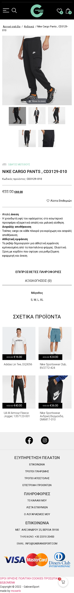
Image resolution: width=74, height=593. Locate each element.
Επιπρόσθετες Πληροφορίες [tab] (38, 272)
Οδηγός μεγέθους (19, 164)
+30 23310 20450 (44, 536)
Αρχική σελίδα (11, 26)
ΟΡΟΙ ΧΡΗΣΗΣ (9, 578)
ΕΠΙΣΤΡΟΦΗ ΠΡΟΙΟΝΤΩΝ (37, 485)
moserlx (16, 590)
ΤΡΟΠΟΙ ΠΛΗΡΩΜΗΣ (37, 471)
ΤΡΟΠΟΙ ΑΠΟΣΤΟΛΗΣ (37, 478)
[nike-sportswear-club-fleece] (17, 116)
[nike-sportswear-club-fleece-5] (46, 139)
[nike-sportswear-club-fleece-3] (56, 116)
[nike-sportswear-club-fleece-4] (37, 116)
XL (41, 299)
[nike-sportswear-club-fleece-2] (27, 139)
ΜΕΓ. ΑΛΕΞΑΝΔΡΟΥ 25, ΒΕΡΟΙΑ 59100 (37, 529)
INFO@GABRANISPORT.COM (41, 543)
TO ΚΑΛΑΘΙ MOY (37, 500)
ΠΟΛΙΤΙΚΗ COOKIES (30, 578)
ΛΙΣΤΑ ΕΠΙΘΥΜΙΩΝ (37, 507)
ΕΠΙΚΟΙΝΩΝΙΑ (37, 464)
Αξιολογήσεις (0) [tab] (38, 280)
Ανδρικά (29, 26)
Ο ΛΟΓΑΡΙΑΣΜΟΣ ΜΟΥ (37, 514)
